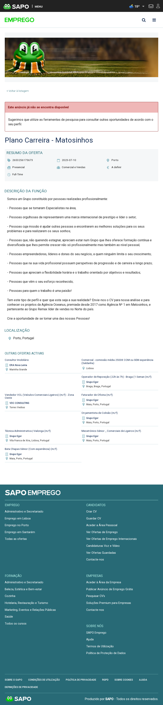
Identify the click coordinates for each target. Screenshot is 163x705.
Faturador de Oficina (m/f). (97, 394)
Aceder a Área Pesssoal (101, 525)
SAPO (19, 699)
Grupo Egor (92, 382)
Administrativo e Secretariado (24, 511)
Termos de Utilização (100, 646)
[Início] (33, 20)
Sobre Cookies (123, 679)
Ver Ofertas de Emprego (102, 532)
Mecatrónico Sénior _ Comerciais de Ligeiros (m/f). (112, 430)
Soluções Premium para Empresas (108, 603)
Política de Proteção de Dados (106, 653)
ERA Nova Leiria (18, 365)
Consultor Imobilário (17, 359)
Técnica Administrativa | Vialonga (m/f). (28, 430)
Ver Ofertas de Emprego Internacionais (111, 539)
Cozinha (10, 596)
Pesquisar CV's (95, 596)
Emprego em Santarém (20, 532)
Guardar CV (93, 518)
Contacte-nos (95, 559)
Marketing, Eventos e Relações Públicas (30, 610)
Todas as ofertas (16, 539)
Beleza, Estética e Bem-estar (23, 589)
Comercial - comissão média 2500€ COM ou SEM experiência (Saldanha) (117, 361)
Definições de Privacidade (21, 687)
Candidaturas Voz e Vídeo (103, 546)
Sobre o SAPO (13, 679)
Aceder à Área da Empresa (103, 582)
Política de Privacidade (81, 679)
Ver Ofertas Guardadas (101, 553)
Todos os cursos (15, 623)
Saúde (9, 616)
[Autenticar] (151, 7)
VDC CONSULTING (19, 403)
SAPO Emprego (96, 632)
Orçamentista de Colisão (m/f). (100, 412)
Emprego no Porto (17, 525)
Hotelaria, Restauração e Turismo (26, 603)
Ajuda (90, 639)
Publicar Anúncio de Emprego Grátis (109, 589)
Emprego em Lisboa (18, 518)
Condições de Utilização (44, 679)
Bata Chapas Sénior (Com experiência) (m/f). (31, 448)
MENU (39, 6)
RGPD (105, 679)
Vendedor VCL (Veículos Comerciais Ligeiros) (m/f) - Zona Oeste (39, 396)
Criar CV (91, 511)
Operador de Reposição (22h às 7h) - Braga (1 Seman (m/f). (117, 376)
